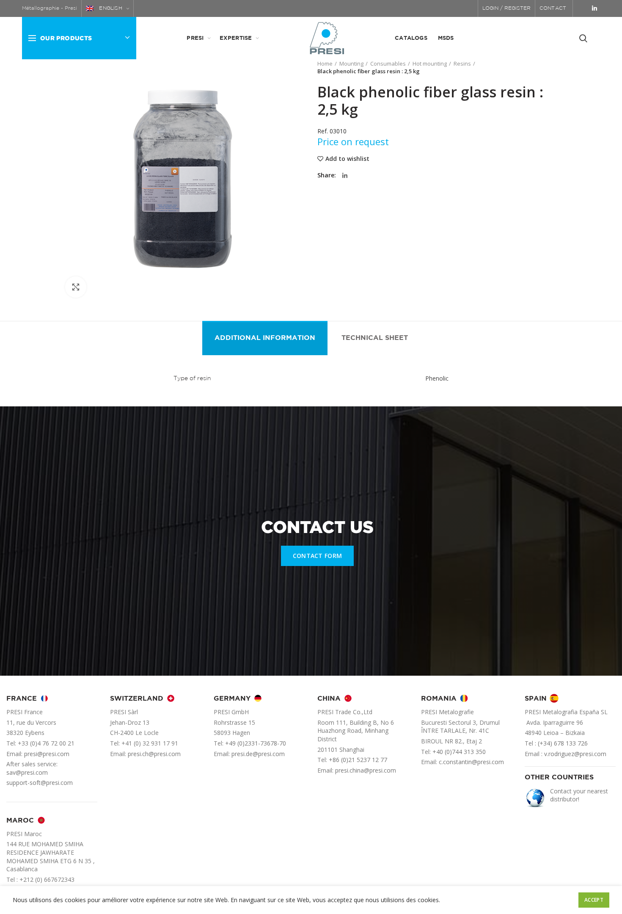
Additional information (265, 338)
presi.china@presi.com (365, 770)
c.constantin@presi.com (471, 762)
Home (325, 63)
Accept (593, 899)
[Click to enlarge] (75, 287)
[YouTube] (583, 8)
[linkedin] (594, 8)
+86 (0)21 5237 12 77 (358, 760)
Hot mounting (430, 63)
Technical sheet (374, 338)
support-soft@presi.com (39, 783)
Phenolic (437, 378)
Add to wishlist (347, 159)
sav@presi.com (27, 772)
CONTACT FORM (317, 556)
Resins (462, 63)
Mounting (351, 63)
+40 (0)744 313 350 (459, 752)
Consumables (388, 63)
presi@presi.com (46, 754)
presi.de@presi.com (258, 754)
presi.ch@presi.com (154, 754)
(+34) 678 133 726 (563, 743)
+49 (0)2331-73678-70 (255, 743)
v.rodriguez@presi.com (575, 754)
